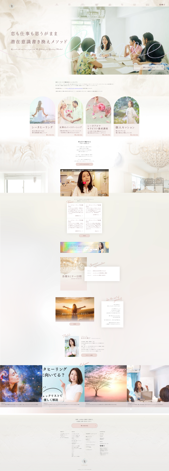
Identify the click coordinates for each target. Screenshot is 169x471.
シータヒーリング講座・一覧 (75, 435)
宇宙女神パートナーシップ (91, 433)
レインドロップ (88, 440)
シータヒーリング (70, 88)
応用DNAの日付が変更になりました (99, 270)
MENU (73, 431)
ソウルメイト (73, 444)
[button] (84, 41)
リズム (73, 452)
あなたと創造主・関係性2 (75, 447)
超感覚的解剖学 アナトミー (75, 443)
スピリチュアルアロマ (79, 88)
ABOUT (62, 431)
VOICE (101, 436)
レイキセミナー (89, 449)
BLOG (101, 441)
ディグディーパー (74, 439)
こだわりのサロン (62, 436)
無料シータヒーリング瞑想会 (75, 456)
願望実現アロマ (88, 439)
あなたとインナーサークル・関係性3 (77, 448)
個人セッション (89, 436)
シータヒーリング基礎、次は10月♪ (99, 275)
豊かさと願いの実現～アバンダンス (76, 440)
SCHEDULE (102, 431)
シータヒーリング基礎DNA (75, 436)
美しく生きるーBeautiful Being (64, 437)
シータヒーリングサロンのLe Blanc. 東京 (86, 469)
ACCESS (102, 433)
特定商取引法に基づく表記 (104, 443)
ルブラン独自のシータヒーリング (64, 433)
